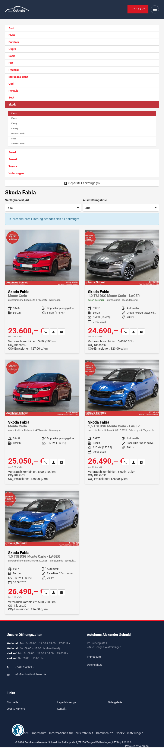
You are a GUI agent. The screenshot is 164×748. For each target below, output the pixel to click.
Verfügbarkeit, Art (17, 200)
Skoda (12, 104)
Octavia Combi (18, 133)
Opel (11, 83)
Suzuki (13, 159)
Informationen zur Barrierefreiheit (71, 733)
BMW (12, 35)
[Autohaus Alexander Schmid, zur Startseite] (17, 9)
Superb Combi (18, 143)
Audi (11, 28)
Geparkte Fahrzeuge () (84, 183)
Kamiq (14, 118)
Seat (11, 97)
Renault (13, 90)
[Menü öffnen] (155, 9)
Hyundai (14, 69)
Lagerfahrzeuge (66, 702)
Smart (12, 152)
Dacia (12, 56)
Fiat (11, 62)
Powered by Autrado (137, 746)
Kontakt (138, 9)
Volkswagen (16, 173)
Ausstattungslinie (95, 200)
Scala (13, 138)
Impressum (94, 656)
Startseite (12, 702)
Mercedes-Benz (18, 76)
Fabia (13, 113)
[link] (45, 331)
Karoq (14, 123)
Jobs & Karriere (16, 708)
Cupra (12, 49)
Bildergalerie (114, 702)
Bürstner (14, 42)
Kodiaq (14, 128)
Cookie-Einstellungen (129, 733)
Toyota (13, 166)
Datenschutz (94, 664)
